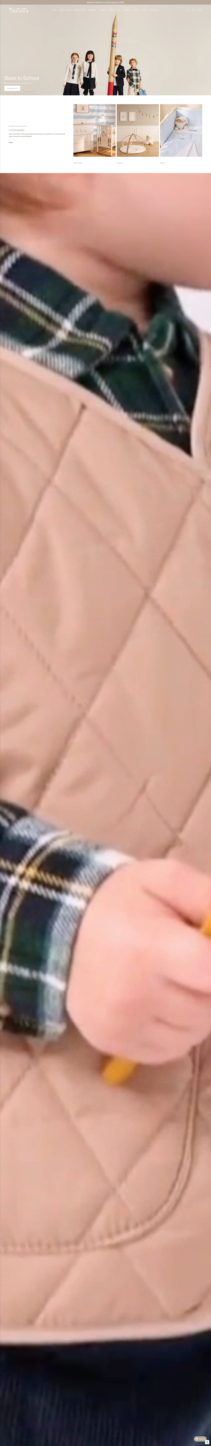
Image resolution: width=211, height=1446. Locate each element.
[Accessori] (138, 132)
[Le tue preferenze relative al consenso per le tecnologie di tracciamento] (207, 1442)
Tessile (162, 163)
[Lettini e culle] (94, 132)
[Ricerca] (189, 10)
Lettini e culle (77, 163)
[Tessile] (181, 132)
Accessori (120, 163)
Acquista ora (12, 88)
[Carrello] (198, 10)
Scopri (11, 142)
